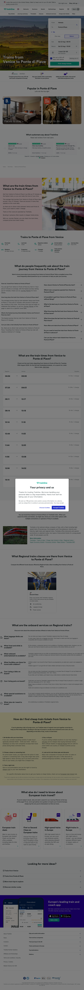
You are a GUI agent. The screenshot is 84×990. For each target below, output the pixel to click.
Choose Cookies (44, 507)
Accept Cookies (58, 507)
